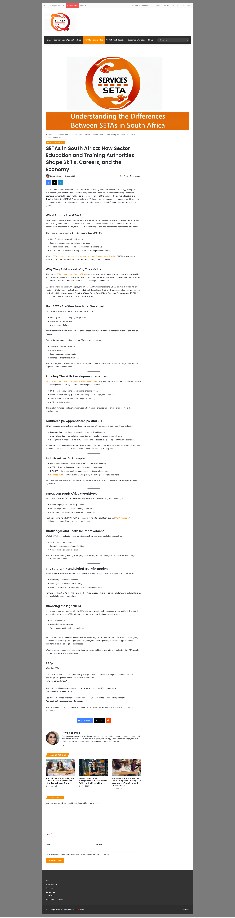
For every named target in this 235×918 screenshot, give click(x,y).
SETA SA (83, 910)
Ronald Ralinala (55, 176)
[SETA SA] (60, 22)
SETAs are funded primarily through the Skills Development (71, 381)
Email (49, 844)
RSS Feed (185, 910)
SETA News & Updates (115, 40)
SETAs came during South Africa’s (71, 274)
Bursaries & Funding (136, 40)
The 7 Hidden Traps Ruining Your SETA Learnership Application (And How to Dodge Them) (60, 780)
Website (99, 844)
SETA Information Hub (93, 40)
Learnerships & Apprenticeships (67, 40)
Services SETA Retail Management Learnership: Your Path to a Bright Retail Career (93, 780)
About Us (145, 5)
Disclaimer (167, 5)
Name (49, 834)
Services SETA (56, 475)
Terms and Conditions (181, 5)
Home (48, 40)
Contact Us (156, 5)
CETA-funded (121, 518)
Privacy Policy (134, 5)
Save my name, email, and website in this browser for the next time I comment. (79, 855)
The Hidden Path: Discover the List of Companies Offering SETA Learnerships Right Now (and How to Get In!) (126, 782)
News (150, 40)
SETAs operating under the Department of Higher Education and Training (84, 256)
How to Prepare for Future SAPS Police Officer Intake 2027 (102, 5)
